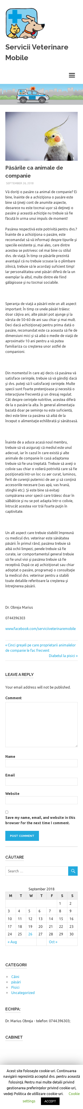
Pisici (15, 987)
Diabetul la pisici (62, 656)
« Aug (12, 942)
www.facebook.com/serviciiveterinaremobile (40, 629)
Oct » (53, 942)
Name (10, 756)
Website (12, 794)
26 (30, 934)
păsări (16, 982)
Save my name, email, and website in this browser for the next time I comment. (40, 820)
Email (10, 775)
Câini (15, 977)
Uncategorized (23, 993)
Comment (13, 698)
